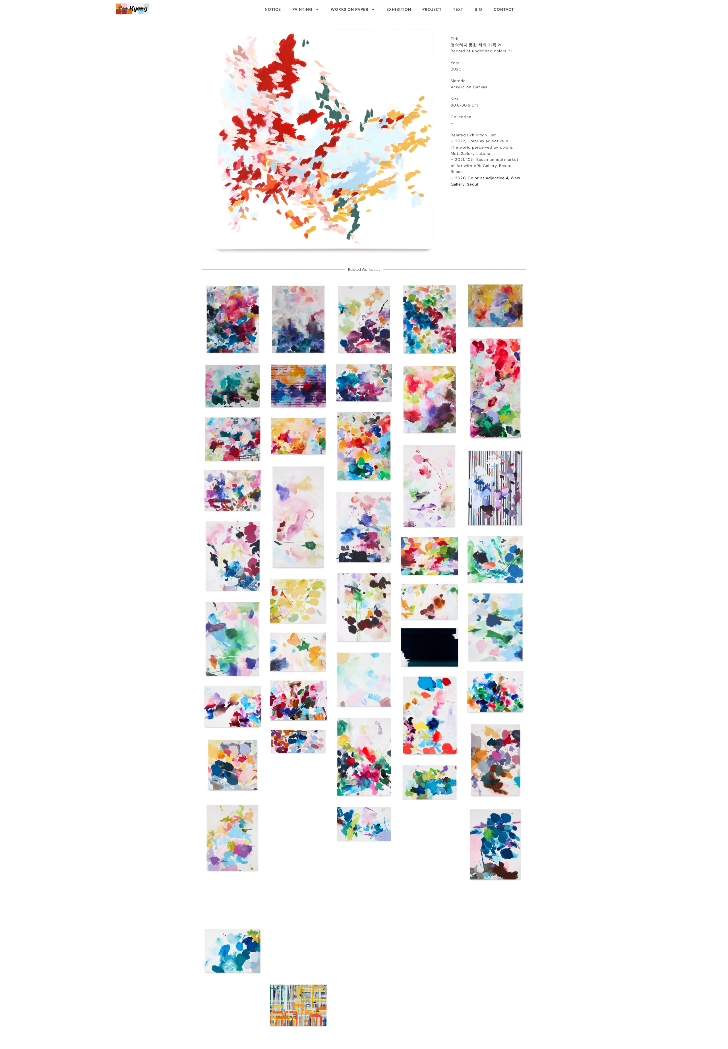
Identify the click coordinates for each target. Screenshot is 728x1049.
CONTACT (504, 9)
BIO (478, 9)
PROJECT (431, 9)
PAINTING (302, 9)
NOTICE (273, 9)
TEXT (458, 9)
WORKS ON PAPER (350, 9)
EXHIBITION (398, 9)
